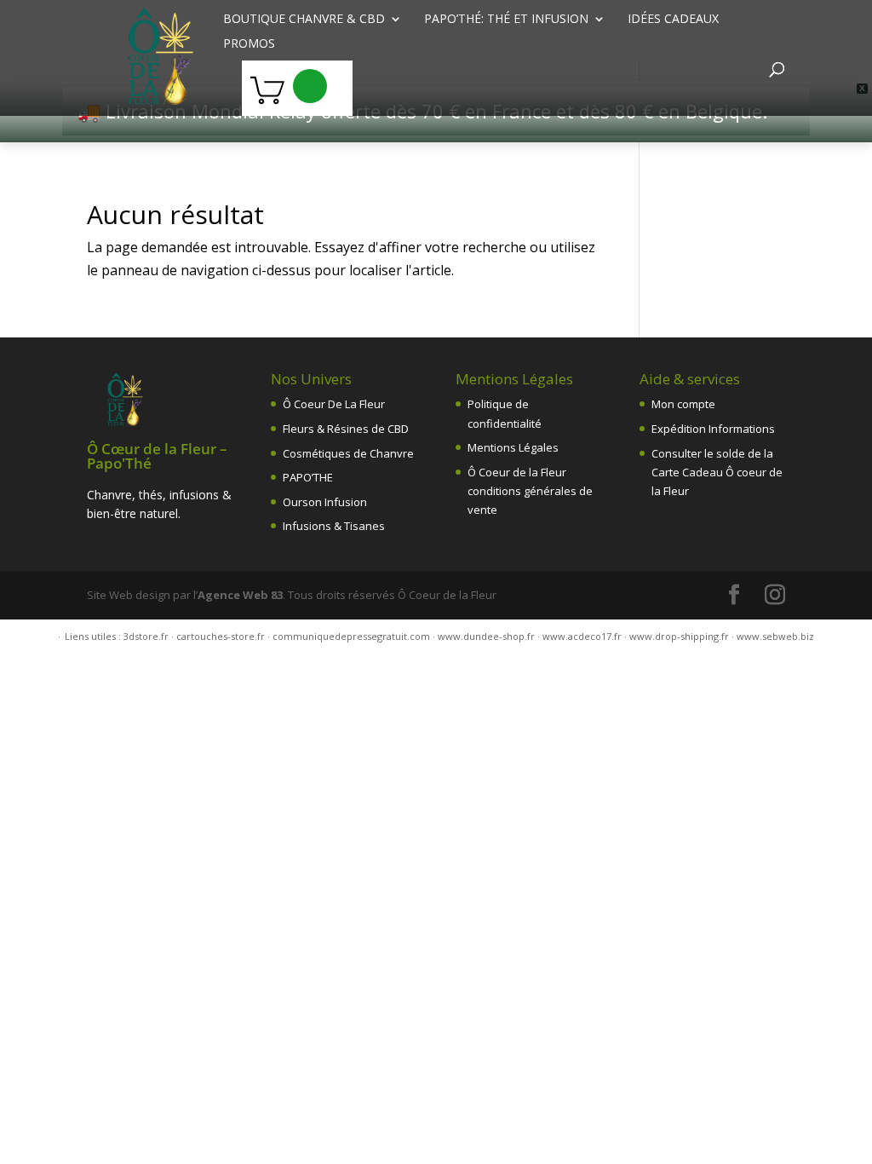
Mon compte (683, 404)
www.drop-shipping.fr (679, 636)
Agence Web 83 (240, 594)
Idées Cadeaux (673, 19)
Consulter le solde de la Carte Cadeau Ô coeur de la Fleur (717, 472)
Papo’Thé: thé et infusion (506, 19)
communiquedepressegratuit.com (351, 636)
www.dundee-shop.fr (486, 636)
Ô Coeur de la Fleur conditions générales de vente (530, 490)
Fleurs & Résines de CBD (346, 428)
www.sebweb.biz (775, 636)
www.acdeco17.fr (582, 636)
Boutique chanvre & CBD (304, 19)
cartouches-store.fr (220, 636)
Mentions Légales (513, 447)
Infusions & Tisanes (334, 525)
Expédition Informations (713, 428)
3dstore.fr (146, 636)
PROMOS (249, 44)
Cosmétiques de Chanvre (348, 453)
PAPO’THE (308, 477)
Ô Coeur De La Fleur (334, 404)
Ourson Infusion (325, 502)
